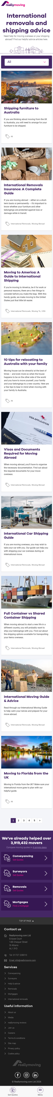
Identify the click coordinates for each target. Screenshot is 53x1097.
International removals (18, 999)
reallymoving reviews (17, 1022)
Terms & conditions (16, 1038)
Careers (11, 1033)
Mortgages (13, 994)
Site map (12, 1043)
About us (12, 1012)
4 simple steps (40, 847)
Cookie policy (14, 1053)
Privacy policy (14, 1048)
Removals (12, 989)
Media (10, 1017)
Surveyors (12, 978)
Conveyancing (14, 973)
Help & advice (14, 983)
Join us (11, 1028)
